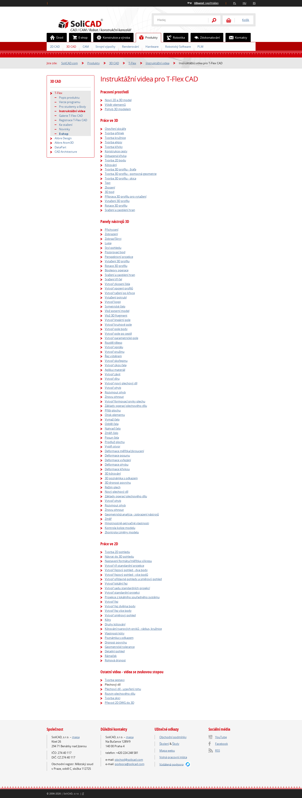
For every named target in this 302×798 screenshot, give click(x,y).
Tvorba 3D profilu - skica (120, 178)
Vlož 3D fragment (116, 315)
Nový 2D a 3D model (118, 100)
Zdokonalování (210, 38)
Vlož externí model (117, 311)
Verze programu (69, 102)
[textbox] (178, 19)
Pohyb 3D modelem (118, 109)
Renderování (130, 47)
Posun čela (112, 438)
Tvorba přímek (114, 133)
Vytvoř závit (112, 374)
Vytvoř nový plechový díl (121, 383)
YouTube (221, 737)
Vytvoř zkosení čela (117, 284)
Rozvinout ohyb (115, 392)
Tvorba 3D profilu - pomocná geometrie (131, 174)
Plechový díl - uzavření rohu (123, 689)
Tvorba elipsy (113, 142)
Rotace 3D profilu (116, 206)
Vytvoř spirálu (114, 347)
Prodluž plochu (115, 442)
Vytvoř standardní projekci (122, 592)
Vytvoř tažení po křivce (120, 293)
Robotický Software (178, 47)
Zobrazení (111, 234)
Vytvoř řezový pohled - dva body (126, 570)
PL (234, 3)
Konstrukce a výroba (116, 38)
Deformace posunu (117, 455)
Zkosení (110, 187)
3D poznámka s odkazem (121, 478)
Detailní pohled (115, 651)
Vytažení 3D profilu (117, 201)
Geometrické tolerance (120, 647)
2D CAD (55, 47)
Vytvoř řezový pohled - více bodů (126, 575)
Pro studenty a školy (72, 107)
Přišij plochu (113, 410)
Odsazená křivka (115, 156)
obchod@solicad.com (129, 760)
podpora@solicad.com (129, 764)
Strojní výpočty (105, 47)
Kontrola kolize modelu (120, 528)
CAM (86, 47)
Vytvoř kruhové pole (118, 324)
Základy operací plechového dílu (126, 406)
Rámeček (111, 656)
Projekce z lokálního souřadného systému (132, 597)
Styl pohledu (113, 248)
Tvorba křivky (114, 147)
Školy (175, 744)
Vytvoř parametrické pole (121, 338)
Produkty (151, 38)
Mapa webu (167, 751)
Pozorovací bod (115, 252)
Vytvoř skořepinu (116, 361)
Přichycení (111, 230)
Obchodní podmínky (173, 737)
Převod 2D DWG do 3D (119, 703)
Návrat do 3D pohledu (119, 556)
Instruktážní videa (157, 63)
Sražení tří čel (113, 279)
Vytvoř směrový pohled (120, 615)
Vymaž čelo (112, 419)
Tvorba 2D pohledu (117, 552)
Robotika (179, 38)
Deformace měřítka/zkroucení (124, 451)
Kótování (111, 165)
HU (244, 3)
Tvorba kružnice (115, 138)
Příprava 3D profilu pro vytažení (125, 196)
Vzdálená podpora (171, 764)
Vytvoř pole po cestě (118, 334)
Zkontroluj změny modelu (122, 532)
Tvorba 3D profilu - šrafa (120, 169)
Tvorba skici (112, 698)
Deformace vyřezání (118, 460)
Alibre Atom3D (64, 143)
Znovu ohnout (114, 397)
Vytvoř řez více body (118, 611)
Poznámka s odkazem (119, 638)
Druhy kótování (115, 624)
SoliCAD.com (102, 24)
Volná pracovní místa (173, 757)
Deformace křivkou (117, 469)
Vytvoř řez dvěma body (120, 606)
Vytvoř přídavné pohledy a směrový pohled (133, 579)
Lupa (108, 243)
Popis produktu (69, 98)
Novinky (64, 129)
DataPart (60, 147)
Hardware (152, 47)
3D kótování (113, 473)
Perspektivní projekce (119, 257)
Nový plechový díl (116, 492)
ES (254, 3)
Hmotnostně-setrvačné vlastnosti (127, 523)
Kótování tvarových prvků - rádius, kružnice (133, 629)
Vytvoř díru (112, 379)
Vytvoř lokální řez (116, 583)
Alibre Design (63, 138)
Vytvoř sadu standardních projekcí (127, 588)
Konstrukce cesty (116, 151)
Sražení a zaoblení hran (120, 210)
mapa (76, 737)
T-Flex (132, 63)
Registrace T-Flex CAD (73, 120)
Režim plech (112, 487)
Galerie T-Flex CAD (71, 116)
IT (83, 793)
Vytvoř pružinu (114, 352)
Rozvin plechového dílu (120, 694)
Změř (108, 519)
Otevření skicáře (115, 129)
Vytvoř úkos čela (115, 365)
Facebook (221, 744)
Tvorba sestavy (115, 680)
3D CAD (71, 47)
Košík (245, 20)
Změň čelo (111, 433)
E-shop (83, 38)
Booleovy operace (116, 270)
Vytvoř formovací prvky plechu (125, 401)
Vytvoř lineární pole (117, 320)
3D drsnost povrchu (118, 483)
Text (108, 183)
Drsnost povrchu (116, 642)
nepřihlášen (206, 3)
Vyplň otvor (112, 446)
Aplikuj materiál (115, 370)
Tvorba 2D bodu (115, 160)
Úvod (59, 38)
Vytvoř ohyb (113, 388)
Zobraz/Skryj (113, 239)
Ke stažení (65, 125)
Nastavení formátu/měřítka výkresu (128, 561)
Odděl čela (112, 424)
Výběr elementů (115, 105)
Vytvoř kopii (113, 302)
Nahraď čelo (113, 428)
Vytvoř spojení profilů (119, 288)
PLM (200, 47)
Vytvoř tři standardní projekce (124, 566)
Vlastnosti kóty (114, 633)
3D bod (109, 192)
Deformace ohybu (116, 464)
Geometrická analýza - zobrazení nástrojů (132, 514)
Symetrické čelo (115, 306)
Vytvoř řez (111, 602)
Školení (164, 744)
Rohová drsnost (115, 660)
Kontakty (241, 38)
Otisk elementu (115, 415)
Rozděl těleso (113, 343)
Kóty (108, 620)
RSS (217, 751)
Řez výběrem (113, 356)
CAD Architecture (66, 152)
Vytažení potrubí (116, 297)
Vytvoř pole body (116, 329)
